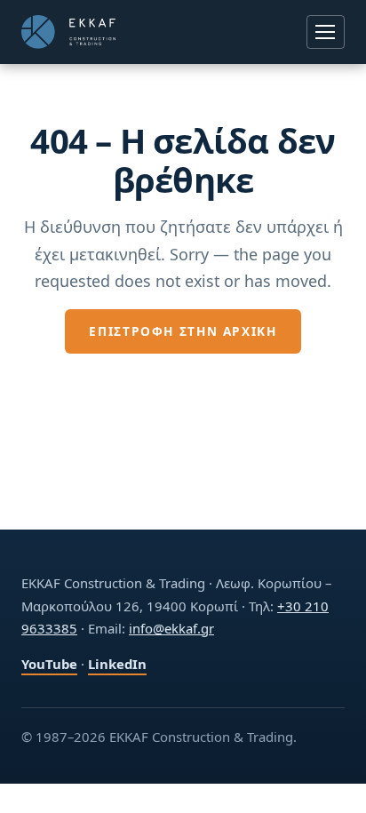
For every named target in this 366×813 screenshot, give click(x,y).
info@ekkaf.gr (171, 628)
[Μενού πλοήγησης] (325, 31)
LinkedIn (117, 664)
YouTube (49, 664)
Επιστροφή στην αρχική (182, 331)
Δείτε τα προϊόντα (183, 378)
